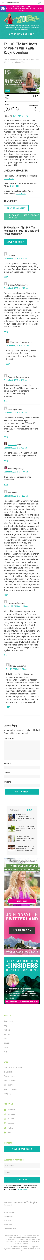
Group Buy (7, 1094)
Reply (6, 277)
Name (7, 764)
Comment (9, 738)
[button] (3, 9)
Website (7, 782)
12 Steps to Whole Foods (13, 1068)
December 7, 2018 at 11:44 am (16, 472)
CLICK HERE (9, 179)
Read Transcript (16, 208)
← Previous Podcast (12, 216)
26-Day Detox (8, 1072)
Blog (5, 1026)
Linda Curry (12, 445)
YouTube (11, 1119)
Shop (5, 1039)
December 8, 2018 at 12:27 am (16, 496)
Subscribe (22, 1180)
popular (14, 810)
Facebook (11, 1110)
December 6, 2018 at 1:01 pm (17, 345)
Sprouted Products (10, 1081)
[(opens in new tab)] (22, 931)
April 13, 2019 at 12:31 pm (16, 669)
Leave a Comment (15, 242)
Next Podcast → (31, 216)
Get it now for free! (22, 34)
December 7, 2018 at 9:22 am (15, 448)
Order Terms (7, 1221)
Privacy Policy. (21, 1189)
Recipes (7, 1034)
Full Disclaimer (8, 1216)
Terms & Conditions (10, 1229)
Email (7, 773)
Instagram (11, 1114)
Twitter (10, 1128)
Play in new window (20, 116)
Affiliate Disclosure (9, 1212)
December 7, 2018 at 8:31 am (15, 412)
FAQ (5, 1052)
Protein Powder (9, 1076)
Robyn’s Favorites (10, 1089)
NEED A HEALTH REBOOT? (22, 8)
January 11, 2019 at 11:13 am (16, 606)
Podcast (7, 1030)
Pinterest (11, 1123)
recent (30, 810)
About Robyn (8, 1021)
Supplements (8, 1085)
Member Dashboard (22, 1149)
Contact (6, 1043)
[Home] (11, 2)
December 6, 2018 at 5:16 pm (15, 380)
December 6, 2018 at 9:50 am (15, 258)
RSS (9, 1132)
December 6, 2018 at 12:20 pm (16, 288)
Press (6, 1047)
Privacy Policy (8, 1225)
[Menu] (38, 2)
